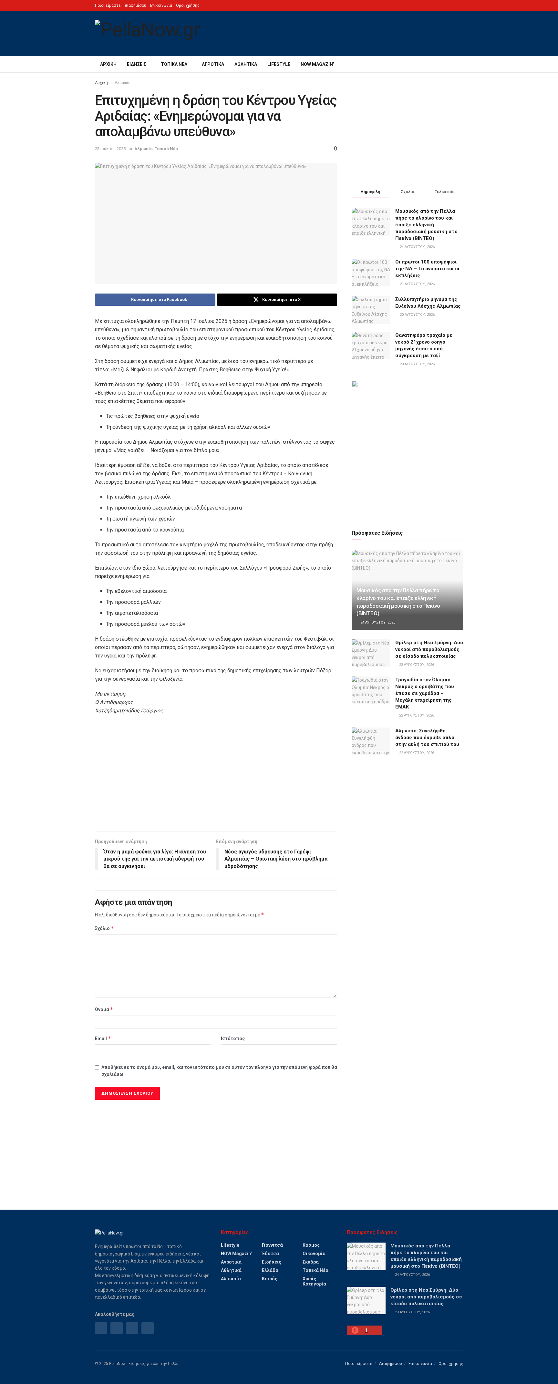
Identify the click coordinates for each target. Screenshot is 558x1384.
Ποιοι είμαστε (108, 5)
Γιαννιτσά (272, 1245)
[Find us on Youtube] (147, 1328)
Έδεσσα (270, 1253)
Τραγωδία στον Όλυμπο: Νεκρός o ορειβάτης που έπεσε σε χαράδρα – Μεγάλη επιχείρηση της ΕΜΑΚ (424, 693)
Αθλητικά (245, 64)
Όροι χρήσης (188, 5)
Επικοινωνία (161, 5)
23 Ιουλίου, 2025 (110, 148)
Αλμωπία (122, 82)
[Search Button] (460, 64)
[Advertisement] (216, 776)
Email (103, 1038)
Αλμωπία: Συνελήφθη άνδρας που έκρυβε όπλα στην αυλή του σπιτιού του (427, 737)
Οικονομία (314, 1253)
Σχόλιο (104, 928)
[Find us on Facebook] (101, 1328)
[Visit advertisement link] (407, 447)
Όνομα (104, 1009)
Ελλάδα (270, 1270)
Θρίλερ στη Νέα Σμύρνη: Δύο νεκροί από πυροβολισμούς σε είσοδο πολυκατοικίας (429, 649)
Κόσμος (311, 1245)
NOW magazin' (236, 1253)
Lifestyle (278, 64)
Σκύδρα (311, 1262)
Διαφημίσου (135, 5)
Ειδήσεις (136, 64)
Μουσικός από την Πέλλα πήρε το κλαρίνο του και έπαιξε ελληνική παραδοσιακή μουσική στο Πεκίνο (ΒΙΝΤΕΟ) (426, 224)
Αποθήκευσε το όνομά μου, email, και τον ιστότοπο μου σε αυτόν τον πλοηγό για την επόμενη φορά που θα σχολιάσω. (219, 1071)
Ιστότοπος (233, 1038)
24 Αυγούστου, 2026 (377, 622)
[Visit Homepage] (147, 33)
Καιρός (269, 1278)
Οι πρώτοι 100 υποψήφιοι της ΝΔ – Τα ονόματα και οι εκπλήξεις (427, 268)
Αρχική (108, 64)
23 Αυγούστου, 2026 (416, 665)
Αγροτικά (213, 64)
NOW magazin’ (317, 64)
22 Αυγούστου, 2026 (416, 715)
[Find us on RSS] (132, 1328)
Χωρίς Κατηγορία (314, 1281)
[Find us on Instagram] (116, 1328)
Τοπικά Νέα (174, 64)
